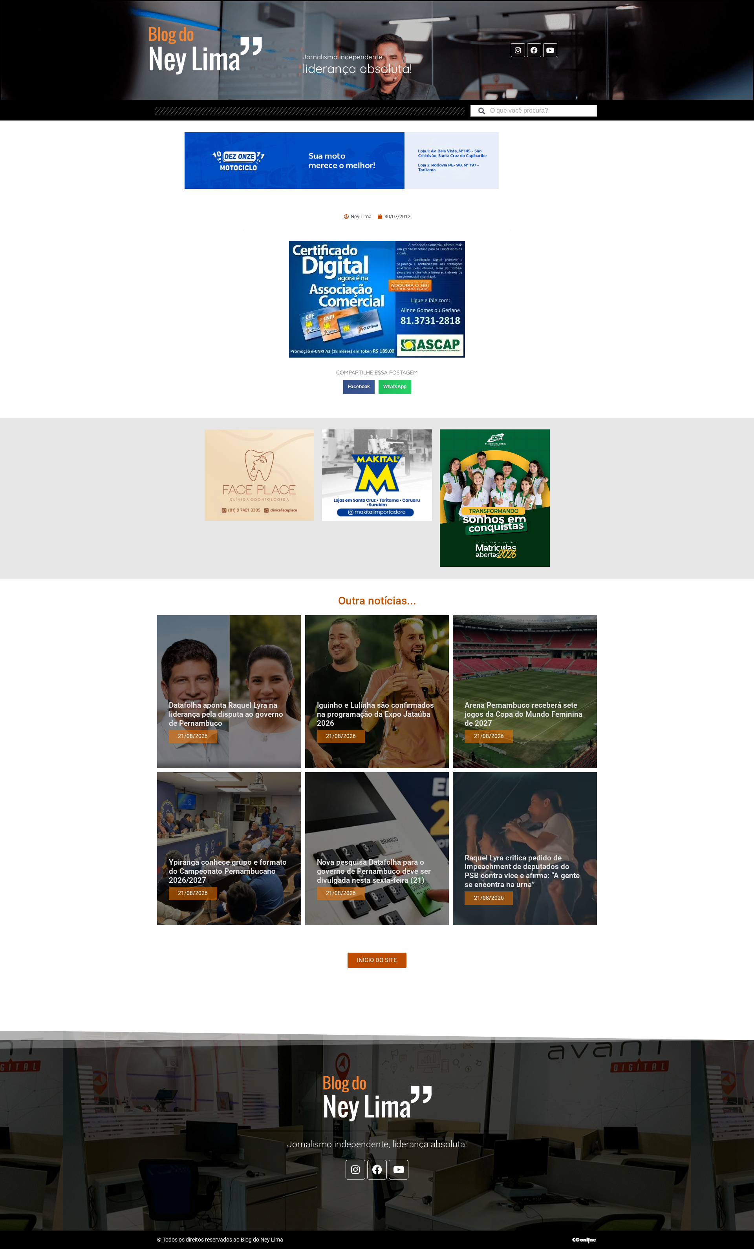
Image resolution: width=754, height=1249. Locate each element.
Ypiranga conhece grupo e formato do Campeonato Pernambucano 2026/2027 (228, 871)
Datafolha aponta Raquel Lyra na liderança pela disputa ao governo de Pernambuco (226, 714)
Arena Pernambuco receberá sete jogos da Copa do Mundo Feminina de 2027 (523, 714)
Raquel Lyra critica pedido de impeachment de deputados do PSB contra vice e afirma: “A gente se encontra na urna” (522, 871)
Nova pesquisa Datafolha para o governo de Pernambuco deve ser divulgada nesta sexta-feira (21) (374, 871)
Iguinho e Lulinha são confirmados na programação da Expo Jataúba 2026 (375, 714)
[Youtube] (550, 50)
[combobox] (533, 111)
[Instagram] (518, 50)
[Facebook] (534, 50)
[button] (359, 387)
